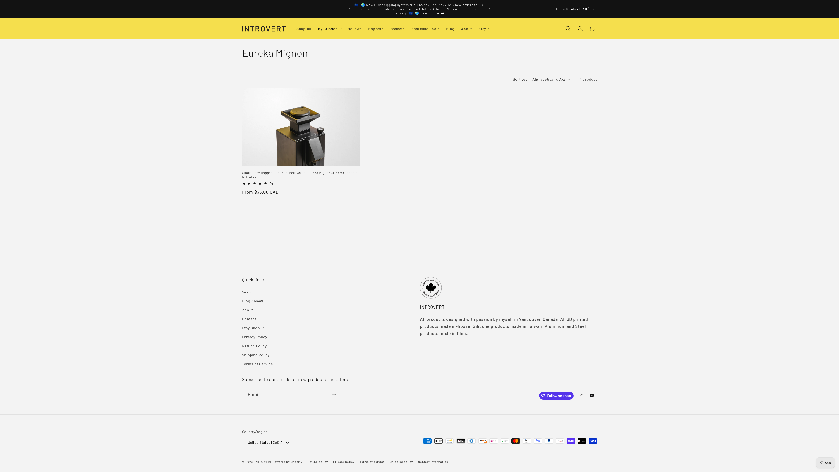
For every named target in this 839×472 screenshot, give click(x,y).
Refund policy (318, 461)
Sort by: (520, 79)
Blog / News (253, 300)
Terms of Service (257, 363)
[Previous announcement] (349, 9)
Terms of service (372, 461)
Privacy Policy (254, 336)
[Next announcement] (490, 9)
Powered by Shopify (287, 461)
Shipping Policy (256, 354)
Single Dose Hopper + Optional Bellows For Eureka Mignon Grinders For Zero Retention (300, 175)
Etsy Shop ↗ (253, 327)
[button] (329, 29)
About (247, 309)
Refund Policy (254, 346)
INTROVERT (263, 461)
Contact (249, 318)
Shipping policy (401, 461)
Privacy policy (343, 461)
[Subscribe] (334, 394)
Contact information (433, 461)
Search (248, 292)
